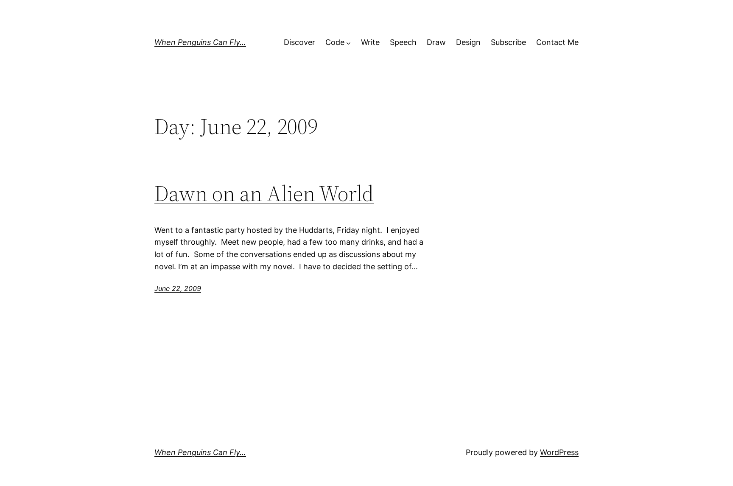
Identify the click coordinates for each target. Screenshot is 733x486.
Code (334, 42)
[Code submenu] (348, 42)
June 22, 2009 (177, 288)
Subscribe (508, 42)
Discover (299, 42)
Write (370, 42)
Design (468, 42)
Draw (436, 42)
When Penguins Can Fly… (200, 42)
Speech (403, 42)
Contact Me (557, 42)
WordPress (559, 452)
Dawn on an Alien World (264, 193)
